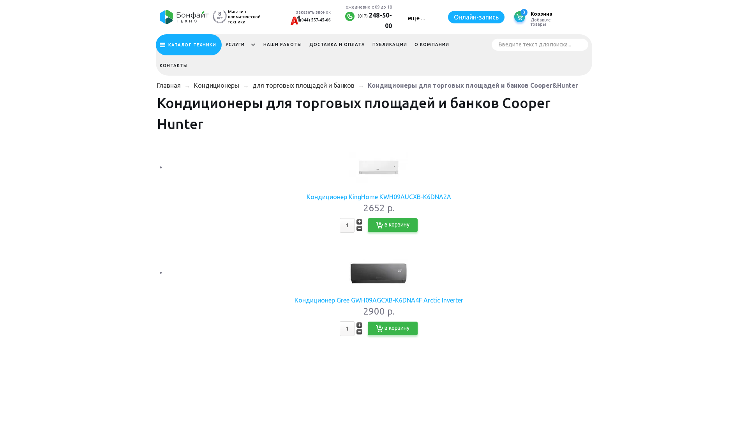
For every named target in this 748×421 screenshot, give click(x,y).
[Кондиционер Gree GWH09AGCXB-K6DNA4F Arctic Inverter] (379, 272)
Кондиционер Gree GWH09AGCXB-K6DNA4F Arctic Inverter (379, 300)
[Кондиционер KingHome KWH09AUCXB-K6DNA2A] (379, 167)
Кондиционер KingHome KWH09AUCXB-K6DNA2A (379, 196)
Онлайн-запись (476, 17)
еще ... (416, 17)
